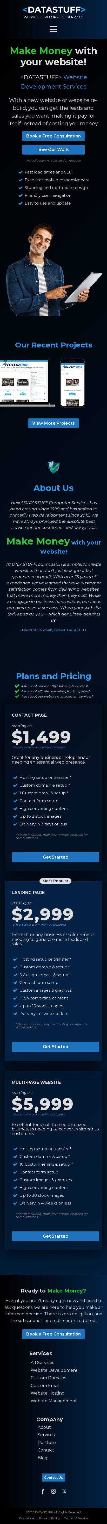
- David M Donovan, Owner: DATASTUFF (53, 630)
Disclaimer (27, 1518)
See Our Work (53, 149)
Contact (46, 1450)
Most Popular (55, 881)
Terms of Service (76, 1518)
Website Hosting (48, 1393)
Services (46, 1434)
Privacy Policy (49, 1518)
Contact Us (53, 1477)
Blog (43, 1457)
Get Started (55, 857)
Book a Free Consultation (53, 136)
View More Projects (53, 423)
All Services (42, 1362)
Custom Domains (48, 1377)
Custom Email (45, 1385)
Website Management (54, 1400)
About (44, 1427)
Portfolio (47, 1442)
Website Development (54, 1370)
